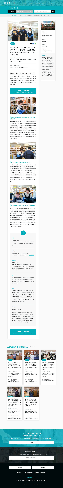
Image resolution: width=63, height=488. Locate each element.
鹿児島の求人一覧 (15, 15)
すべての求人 (11, 11)
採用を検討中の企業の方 (40, 3)
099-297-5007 (42, 480)
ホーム (9, 15)
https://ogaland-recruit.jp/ (47, 50)
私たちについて (20, 472)
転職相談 (31, 3)
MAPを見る (31, 255)
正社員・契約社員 (20, 11)
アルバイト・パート (28, 11)
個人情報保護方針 (29, 472)
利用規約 (37, 472)
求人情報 (24, 3)
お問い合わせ (51, 3)
